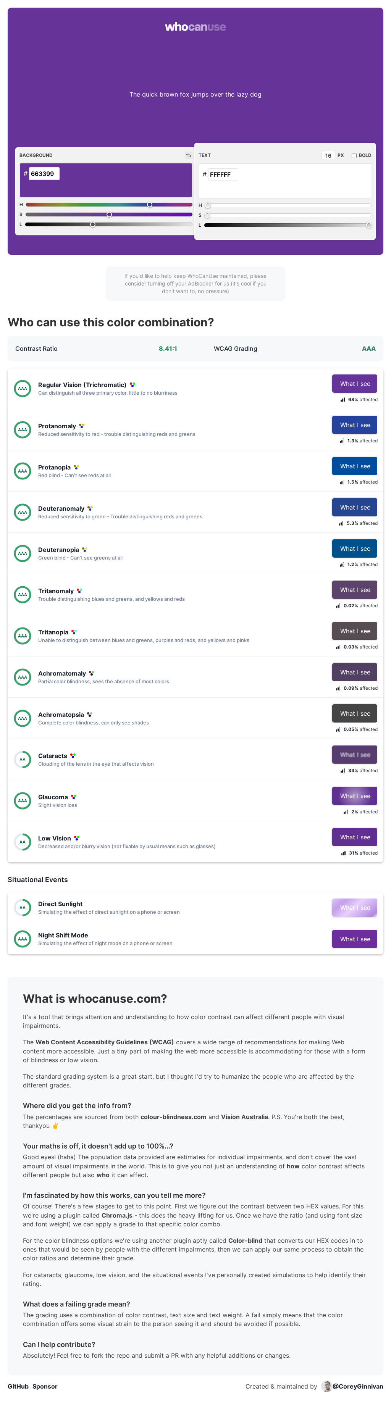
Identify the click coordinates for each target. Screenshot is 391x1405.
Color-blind (245, 1240)
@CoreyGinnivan (358, 1386)
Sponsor (45, 1386)
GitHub (18, 1386)
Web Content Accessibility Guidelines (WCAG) (105, 1042)
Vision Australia (244, 1117)
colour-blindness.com (174, 1117)
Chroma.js (117, 1215)
